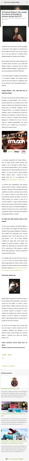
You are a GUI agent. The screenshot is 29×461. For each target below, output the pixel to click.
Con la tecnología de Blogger (15, 459)
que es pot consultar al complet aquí (15, 179)
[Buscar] (27, 2)
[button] (3, 23)
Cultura (4, 354)
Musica (9, 354)
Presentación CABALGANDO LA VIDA (10, 388)
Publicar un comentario (8, 366)
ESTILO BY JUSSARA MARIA (11, 2)
